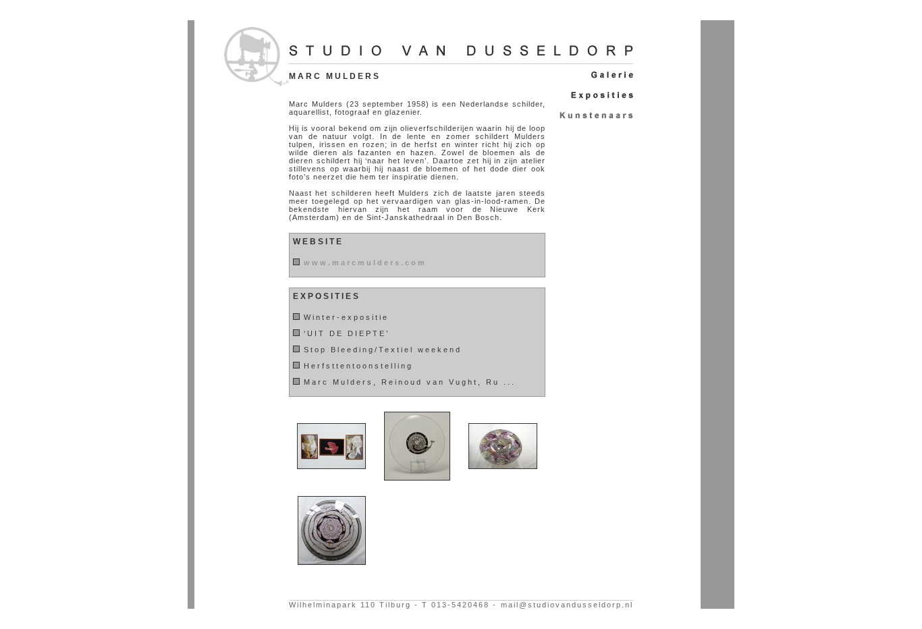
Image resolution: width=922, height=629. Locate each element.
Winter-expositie (346, 317)
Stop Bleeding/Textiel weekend (383, 350)
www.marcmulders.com (365, 262)
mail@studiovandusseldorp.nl (567, 605)
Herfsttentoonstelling (358, 366)
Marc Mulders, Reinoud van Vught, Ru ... (410, 382)
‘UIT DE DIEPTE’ (346, 333)
